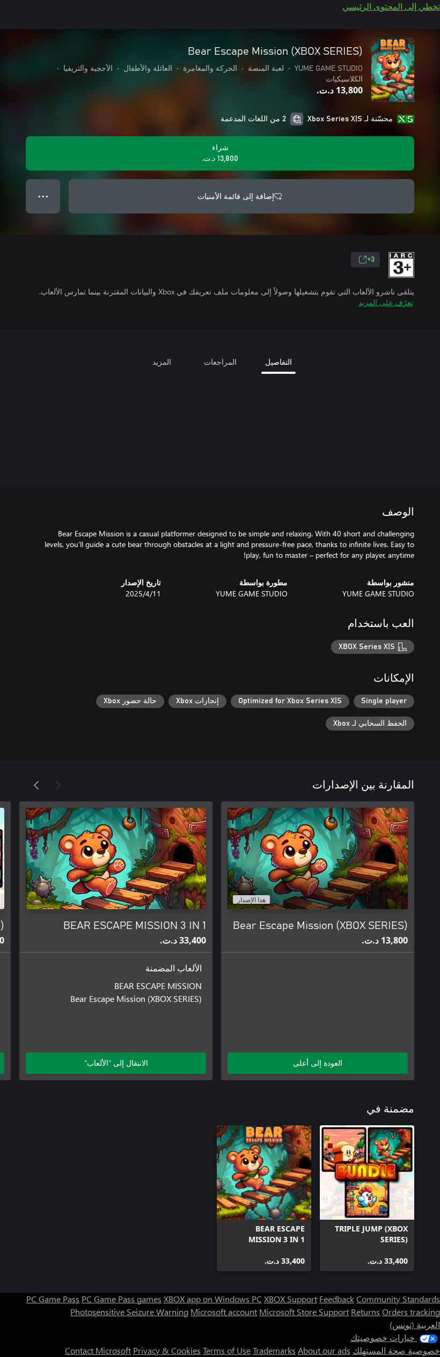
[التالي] (36, 785)
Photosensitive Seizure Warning (129, 1311)
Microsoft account (223, 1311)
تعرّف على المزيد (385, 302)
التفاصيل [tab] (278, 362)
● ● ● (43, 196)
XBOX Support (290, 1298)
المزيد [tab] (161, 362)
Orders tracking (411, 1311)
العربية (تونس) (415, 1324)
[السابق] (58, 785)
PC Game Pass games (122, 1298)
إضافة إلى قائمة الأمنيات (235, 196)
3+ (371, 259)
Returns (365, 1311)
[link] (367, 1198)
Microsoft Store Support (304, 1311)
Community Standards (398, 1298)
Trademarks (274, 1350)
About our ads (324, 1350)
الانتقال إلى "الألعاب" (116, 1063)
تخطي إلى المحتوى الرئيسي (391, 6)
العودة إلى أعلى (317, 1063)
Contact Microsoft (98, 1350)
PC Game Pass (52, 1298)
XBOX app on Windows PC (213, 1298)
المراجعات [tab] (220, 362)
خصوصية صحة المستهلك (396, 1350)
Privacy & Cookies (167, 1350)
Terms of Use (227, 1350)
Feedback (336, 1298)
